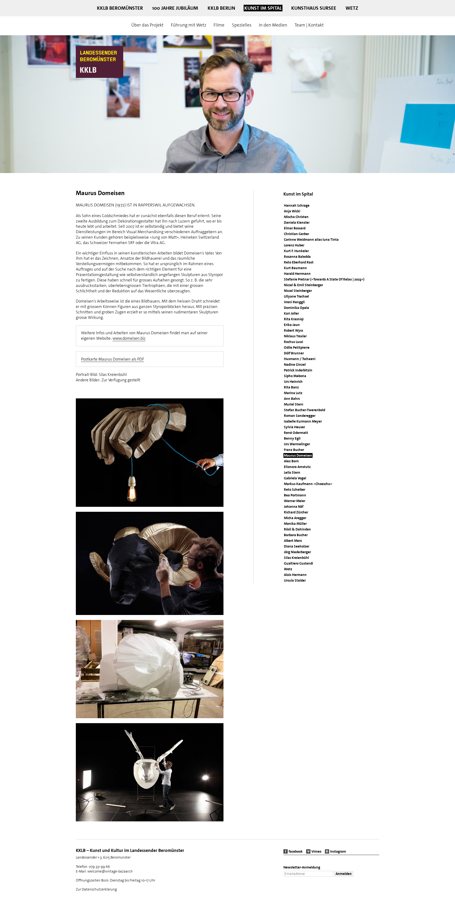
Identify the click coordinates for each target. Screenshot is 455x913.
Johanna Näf (293, 506)
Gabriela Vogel (295, 478)
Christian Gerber (296, 234)
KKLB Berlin (221, 8)
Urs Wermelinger (297, 444)
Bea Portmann (295, 495)
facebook (296, 851)
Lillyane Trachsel (296, 296)
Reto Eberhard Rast (299, 262)
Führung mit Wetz (188, 25)
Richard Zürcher (296, 512)
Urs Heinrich (293, 381)
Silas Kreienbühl (296, 557)
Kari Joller (291, 313)
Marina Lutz (293, 393)
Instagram (338, 851)
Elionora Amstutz (297, 466)
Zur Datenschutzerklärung (96, 889)
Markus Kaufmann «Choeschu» (308, 483)
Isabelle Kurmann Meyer (303, 421)
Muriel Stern (293, 404)
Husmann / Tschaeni (299, 358)
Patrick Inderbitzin (298, 370)
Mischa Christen (296, 216)
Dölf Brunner (294, 353)
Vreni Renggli (294, 302)
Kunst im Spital (263, 8)
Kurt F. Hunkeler (296, 251)
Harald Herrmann (297, 273)
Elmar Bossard (294, 228)
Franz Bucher (294, 449)
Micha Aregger (295, 518)
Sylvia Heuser (294, 427)
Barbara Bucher (296, 535)
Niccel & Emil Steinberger (303, 285)
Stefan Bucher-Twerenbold (304, 410)
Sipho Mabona (295, 376)
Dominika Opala (296, 307)
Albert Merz (293, 540)
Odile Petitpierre (296, 347)
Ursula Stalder (295, 580)
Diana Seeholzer (296, 546)
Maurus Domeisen (298, 455)
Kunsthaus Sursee (313, 8)
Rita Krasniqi (294, 319)
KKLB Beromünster (120, 8)
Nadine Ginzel (295, 364)
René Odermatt (296, 432)
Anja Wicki (292, 211)
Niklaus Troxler (295, 336)
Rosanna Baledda (297, 256)
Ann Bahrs (292, 398)
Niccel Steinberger (298, 290)
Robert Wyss (293, 330)
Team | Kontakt (309, 25)
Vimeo (316, 851)
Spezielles (241, 25)
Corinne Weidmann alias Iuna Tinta (311, 239)
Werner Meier (294, 501)
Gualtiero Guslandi (298, 563)
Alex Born (291, 461)
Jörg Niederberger (297, 552)
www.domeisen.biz (129, 338)
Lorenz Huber (294, 245)
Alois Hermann (295, 574)
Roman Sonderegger (299, 415)
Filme (219, 25)
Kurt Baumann (295, 268)
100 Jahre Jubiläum (175, 8)
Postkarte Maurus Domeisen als (112, 359)
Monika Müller (295, 523)
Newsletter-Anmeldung (301, 867)
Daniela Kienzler (296, 222)
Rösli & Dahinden (297, 529)
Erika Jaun (292, 324)
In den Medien (273, 25)
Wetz (352, 8)
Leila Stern (292, 472)
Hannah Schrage (296, 205)
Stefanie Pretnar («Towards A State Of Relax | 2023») (324, 279)
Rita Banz (291, 387)
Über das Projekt (147, 25)
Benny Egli (292, 438)
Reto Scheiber (294, 489)
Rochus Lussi (293, 341)
